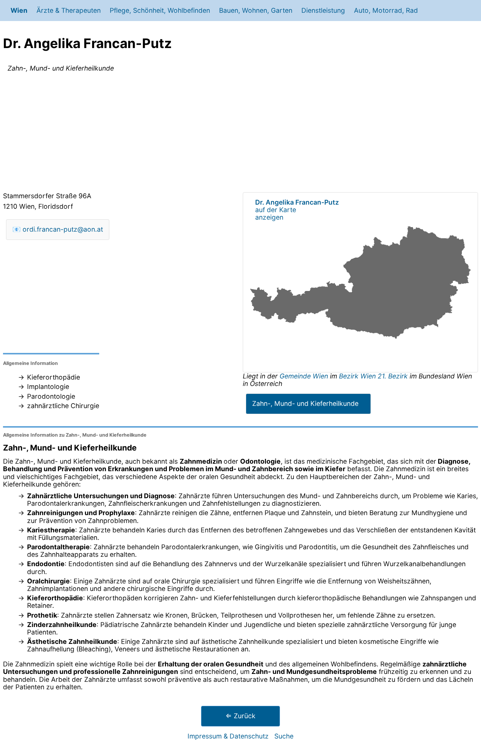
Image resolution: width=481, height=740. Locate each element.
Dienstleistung (323, 10)
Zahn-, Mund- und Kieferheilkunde (305, 403)
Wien (19, 10)
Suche (283, 736)
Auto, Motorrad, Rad (386, 10)
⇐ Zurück (240, 716)
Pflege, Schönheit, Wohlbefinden (160, 10)
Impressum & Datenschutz (228, 736)
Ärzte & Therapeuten (68, 10)
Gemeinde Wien (305, 376)
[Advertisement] (240, 133)
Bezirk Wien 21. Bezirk (373, 376)
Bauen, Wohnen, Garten (255, 10)
